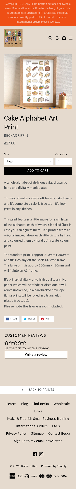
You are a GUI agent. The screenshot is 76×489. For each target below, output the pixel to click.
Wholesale (61, 404)
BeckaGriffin (29, 466)
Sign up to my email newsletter (38, 441)
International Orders (32, 426)
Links (38, 411)
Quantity (61, 154)
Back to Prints (40, 390)
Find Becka (40, 404)
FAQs (56, 426)
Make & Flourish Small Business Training (38, 419)
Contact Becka (59, 434)
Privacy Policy (16, 434)
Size (6, 154)
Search (11, 404)
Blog (24, 404)
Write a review (36, 355)
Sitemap (37, 434)
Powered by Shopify (54, 466)
